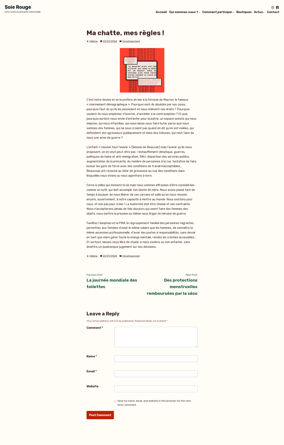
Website (92, 386)
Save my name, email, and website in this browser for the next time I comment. (154, 402)
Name (92, 356)
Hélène (93, 41)
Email (92, 371)
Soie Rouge (18, 7)
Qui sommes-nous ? (183, 12)
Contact (273, 12)
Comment (95, 327)
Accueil (161, 12)
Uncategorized (131, 41)
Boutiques (244, 12)
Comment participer (217, 12)
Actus (258, 12)
